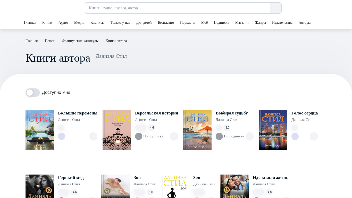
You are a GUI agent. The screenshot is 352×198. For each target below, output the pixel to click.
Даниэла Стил (69, 120)
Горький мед (71, 177)
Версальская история (156, 113)
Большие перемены (77, 113)
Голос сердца (304, 113)
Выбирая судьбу (232, 113)
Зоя (137, 177)
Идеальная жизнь (270, 177)
